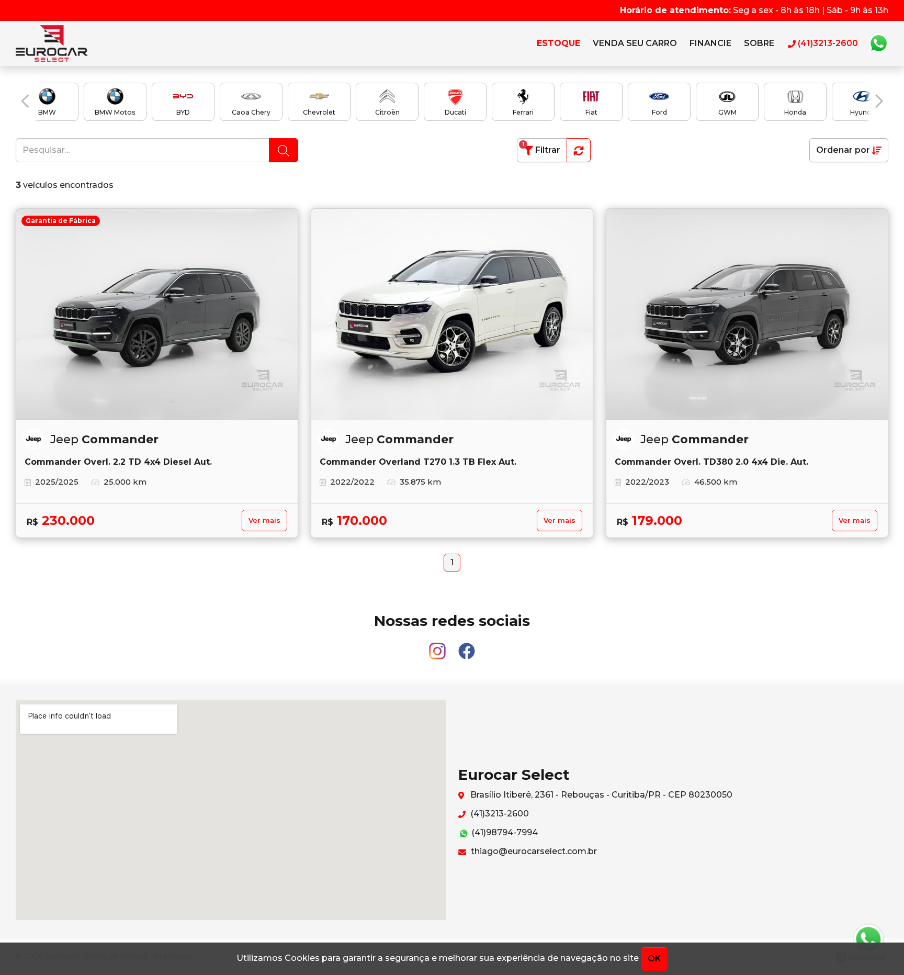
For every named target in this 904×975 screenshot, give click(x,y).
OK (654, 958)
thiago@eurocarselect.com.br (533, 851)
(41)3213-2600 (498, 814)
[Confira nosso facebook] (466, 646)
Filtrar (541, 148)
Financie (710, 43)
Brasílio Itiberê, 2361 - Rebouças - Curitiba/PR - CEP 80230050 (600, 795)
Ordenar (843, 150)
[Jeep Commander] (452, 314)
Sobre (759, 43)
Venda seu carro (635, 43)
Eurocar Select (62, 43)
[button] (24, 101)
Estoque (558, 43)
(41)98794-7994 (503, 832)
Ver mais (264, 520)
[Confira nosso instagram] (438, 646)
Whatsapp (878, 43)
